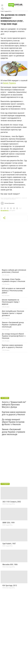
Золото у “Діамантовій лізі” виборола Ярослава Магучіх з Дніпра (14, 404)
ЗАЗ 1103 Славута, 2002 (11, 502)
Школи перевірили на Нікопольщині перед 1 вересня (11, 302)
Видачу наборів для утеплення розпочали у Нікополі (14, 271)
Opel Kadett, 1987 (9, 544)
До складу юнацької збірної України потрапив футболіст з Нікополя (13, 336)
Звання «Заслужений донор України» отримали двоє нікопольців (13, 324)
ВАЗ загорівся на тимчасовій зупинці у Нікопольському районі (13, 290)
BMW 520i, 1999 (8, 523)
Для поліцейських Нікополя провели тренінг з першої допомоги (13, 313)
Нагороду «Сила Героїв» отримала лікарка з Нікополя (13, 280)
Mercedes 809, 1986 (10, 564)
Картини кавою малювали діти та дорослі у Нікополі (12, 346)
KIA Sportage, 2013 (9, 585)
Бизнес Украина (9, 83)
